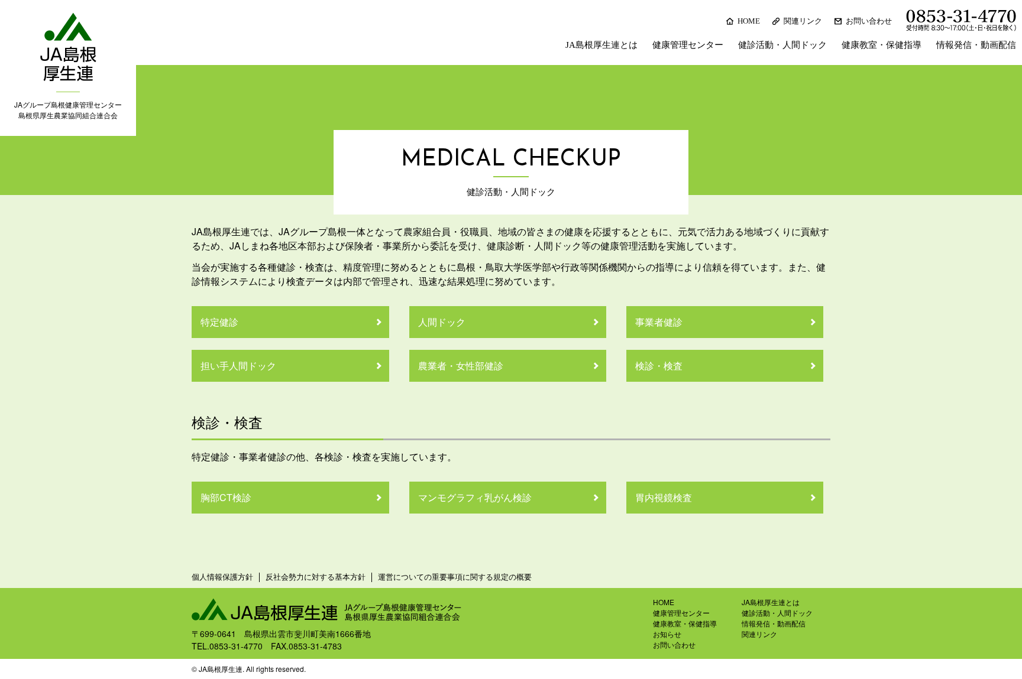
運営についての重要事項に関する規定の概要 (455, 576)
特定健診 (219, 322)
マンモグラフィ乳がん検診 (475, 497)
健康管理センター (687, 45)
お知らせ (667, 634)
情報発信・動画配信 (976, 45)
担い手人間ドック (238, 365)
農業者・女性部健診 (460, 365)
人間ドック (441, 322)
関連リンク (803, 21)
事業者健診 (659, 322)
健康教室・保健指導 (881, 45)
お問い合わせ (869, 21)
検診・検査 (659, 365)
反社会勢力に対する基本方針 (316, 576)
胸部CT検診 (225, 497)
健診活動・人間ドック (782, 45)
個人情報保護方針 (222, 576)
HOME (749, 21)
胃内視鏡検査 (663, 497)
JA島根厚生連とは (601, 45)
